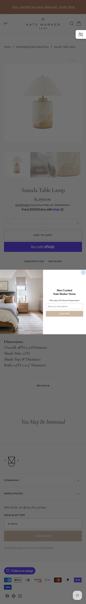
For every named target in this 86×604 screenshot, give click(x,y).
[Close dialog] (83, 272)
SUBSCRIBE (64, 314)
